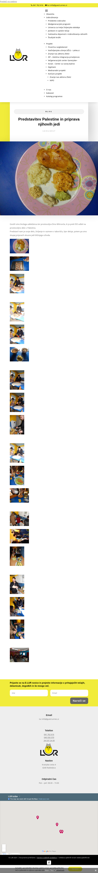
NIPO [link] (52, 80)
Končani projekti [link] (55, 74)
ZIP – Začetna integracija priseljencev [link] (64, 57)
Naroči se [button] (79, 700)
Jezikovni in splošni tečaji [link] (58, 31)
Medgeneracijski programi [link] (59, 24)
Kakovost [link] (50, 93)
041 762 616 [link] (37, 5)
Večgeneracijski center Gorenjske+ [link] (62, 60)
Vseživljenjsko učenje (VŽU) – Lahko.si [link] (64, 50)
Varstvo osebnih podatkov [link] (47, 857)
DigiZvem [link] (52, 67)
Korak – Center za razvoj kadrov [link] (61, 64)
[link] (18, 55)
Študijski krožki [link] (54, 37)
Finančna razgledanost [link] (57, 47)
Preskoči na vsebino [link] (8, 1)
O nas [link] (48, 89)
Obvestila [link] (50, 14)
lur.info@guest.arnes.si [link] (57, 5)
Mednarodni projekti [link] (57, 70)
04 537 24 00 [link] (49, 740)
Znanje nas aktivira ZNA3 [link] (58, 53)
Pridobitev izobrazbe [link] (57, 21)
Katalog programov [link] (54, 96)
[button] (65, 10)
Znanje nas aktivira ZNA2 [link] (60, 77)
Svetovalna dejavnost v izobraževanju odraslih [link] (67, 34)
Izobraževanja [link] (52, 17)
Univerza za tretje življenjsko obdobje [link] (64, 27)
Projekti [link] (49, 43)
